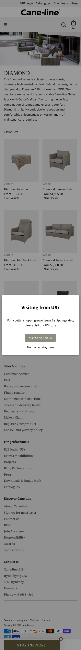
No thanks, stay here (40, 347)
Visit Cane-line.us (40, 338)
